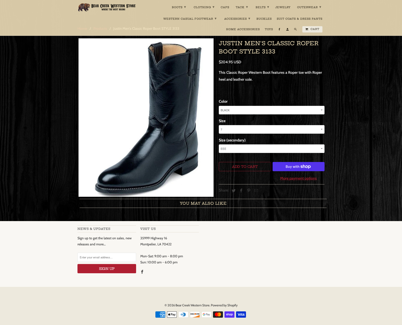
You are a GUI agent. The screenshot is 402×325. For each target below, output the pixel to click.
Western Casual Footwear (190, 18)
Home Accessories (243, 29)
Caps (225, 7)
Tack (242, 6)
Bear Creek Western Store (192, 305)
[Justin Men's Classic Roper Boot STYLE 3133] (146, 117)
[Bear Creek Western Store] (106, 7)
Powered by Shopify (224, 305)
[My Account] (287, 30)
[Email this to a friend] (255, 190)
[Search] (295, 30)
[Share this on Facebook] (240, 190)
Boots (179, 6)
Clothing (204, 6)
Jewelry (283, 7)
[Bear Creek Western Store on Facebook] (142, 272)
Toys (269, 29)
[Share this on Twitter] (233, 190)
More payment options (298, 178)
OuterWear (309, 6)
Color (223, 101)
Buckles (264, 18)
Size (222, 121)
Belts (262, 6)
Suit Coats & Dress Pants (299, 18)
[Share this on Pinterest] (248, 190)
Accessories (237, 18)
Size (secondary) (232, 140)
